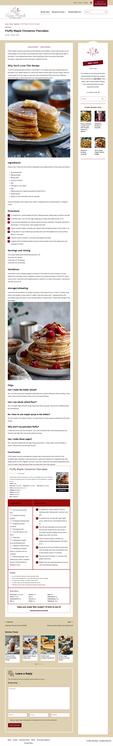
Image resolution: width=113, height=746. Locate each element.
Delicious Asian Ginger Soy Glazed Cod (60, 623)
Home (75, 2)
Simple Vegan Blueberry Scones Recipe (64, 658)
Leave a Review (45, 47)
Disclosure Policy (24, 740)
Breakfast (8, 27)
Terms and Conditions (43, 740)
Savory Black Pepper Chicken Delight (99, 152)
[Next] (72, 649)
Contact (85, 2)
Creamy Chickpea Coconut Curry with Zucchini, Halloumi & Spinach (86, 127)
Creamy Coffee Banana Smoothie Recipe (11, 658)
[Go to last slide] (6, 649)
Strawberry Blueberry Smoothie (98, 125)
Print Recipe (62, 487)
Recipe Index (45, 12)
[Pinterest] (91, 2)
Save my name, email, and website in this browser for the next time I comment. (33, 720)
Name (11, 715)
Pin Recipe (62, 490)
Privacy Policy (28, 743)
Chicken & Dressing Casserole (84, 152)
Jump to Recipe (33, 47)
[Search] (102, 99)
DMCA (33, 740)
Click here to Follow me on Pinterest (39, 610)
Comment (12, 689)
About (80, 2)
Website (54, 715)
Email (32, 715)
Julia (8, 35)
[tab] (35, 664)
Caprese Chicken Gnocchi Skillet (16, 623)
